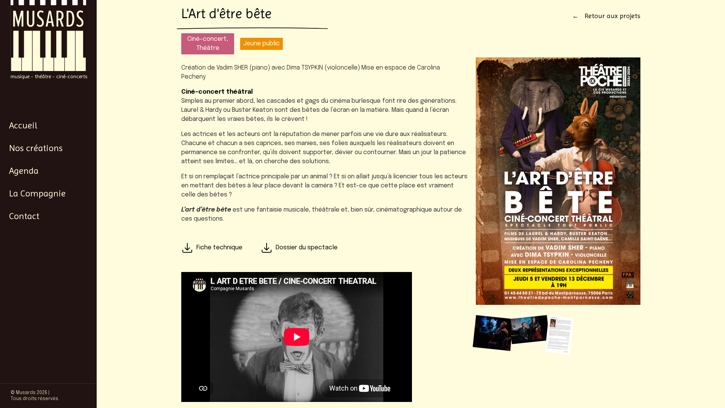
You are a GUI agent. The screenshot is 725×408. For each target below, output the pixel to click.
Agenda (24, 170)
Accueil (23, 125)
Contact (24, 216)
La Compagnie (37, 193)
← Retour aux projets (606, 16)
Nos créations (36, 148)
